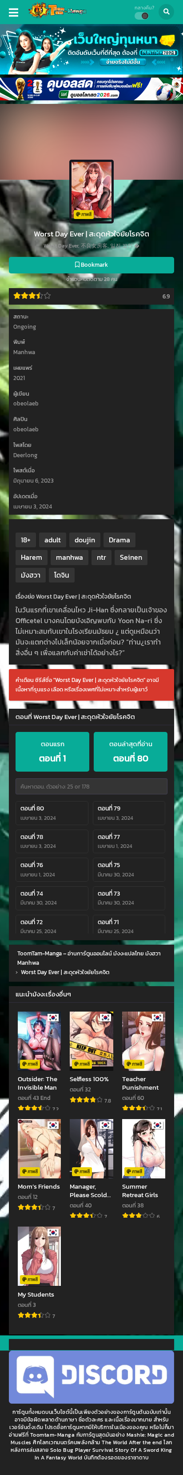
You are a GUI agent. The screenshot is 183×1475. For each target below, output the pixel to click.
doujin (85, 539)
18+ (26, 539)
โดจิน (61, 575)
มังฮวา (30, 575)
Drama (119, 539)
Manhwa (24, 352)
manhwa (69, 557)
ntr (101, 557)
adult (52, 539)
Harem (31, 557)
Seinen (131, 557)
